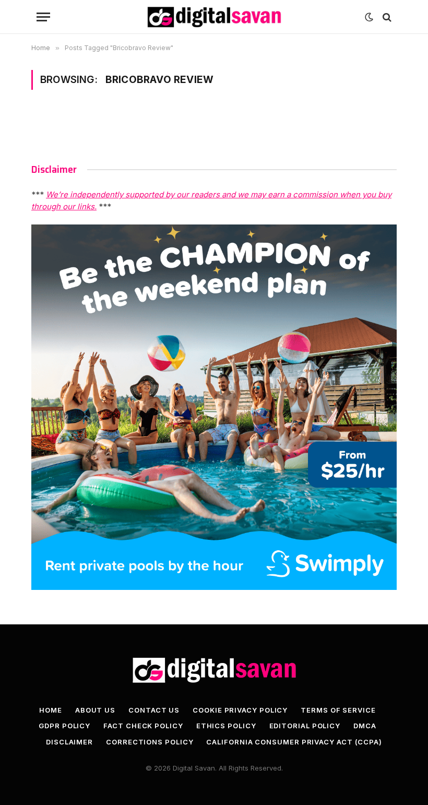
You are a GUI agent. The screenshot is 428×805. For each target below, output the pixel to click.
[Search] (386, 17)
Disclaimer (69, 742)
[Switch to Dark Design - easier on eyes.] (369, 17)
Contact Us (154, 710)
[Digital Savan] (214, 17)
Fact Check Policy (143, 725)
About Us (95, 710)
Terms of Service (338, 710)
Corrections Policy (149, 742)
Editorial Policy (305, 725)
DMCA (364, 725)
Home (50, 710)
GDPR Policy (64, 725)
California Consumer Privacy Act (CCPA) (294, 742)
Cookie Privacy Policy (240, 710)
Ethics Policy (226, 725)
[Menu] (43, 17)
